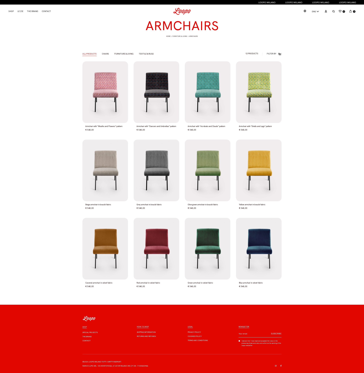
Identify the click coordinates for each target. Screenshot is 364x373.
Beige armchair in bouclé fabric (98, 204)
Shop (11, 11)
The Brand (32, 11)
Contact (46, 11)
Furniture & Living (179, 36)
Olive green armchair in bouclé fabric (203, 204)
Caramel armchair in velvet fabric (98, 283)
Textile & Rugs (146, 54)
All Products (89, 54)
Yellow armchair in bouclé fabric (252, 204)
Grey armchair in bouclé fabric (149, 204)
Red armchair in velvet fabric (148, 283)
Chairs (105, 54)
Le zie (20, 11)
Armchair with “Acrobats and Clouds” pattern (206, 126)
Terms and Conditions (198, 340)
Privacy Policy (194, 332)
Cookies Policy (195, 336)
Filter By (271, 54)
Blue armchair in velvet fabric (251, 283)
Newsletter (244, 326)
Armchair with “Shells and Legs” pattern (255, 126)
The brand (87, 336)
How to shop (143, 326)
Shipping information (146, 332)
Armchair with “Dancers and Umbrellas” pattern (156, 126)
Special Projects (90, 332)
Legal (190, 326)
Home (168, 36)
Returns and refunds (146, 336)
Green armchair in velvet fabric (200, 283)
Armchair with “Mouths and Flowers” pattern (103, 126)
